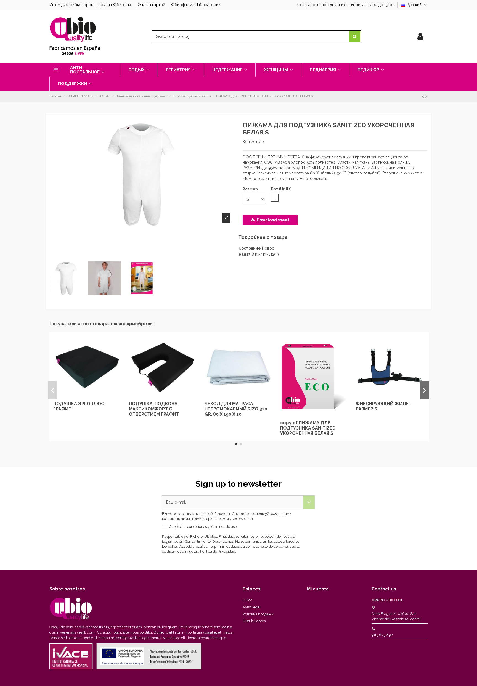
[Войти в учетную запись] (420, 36)
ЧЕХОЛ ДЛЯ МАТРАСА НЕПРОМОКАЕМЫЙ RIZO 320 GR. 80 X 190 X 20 (236, 409)
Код (246, 141)
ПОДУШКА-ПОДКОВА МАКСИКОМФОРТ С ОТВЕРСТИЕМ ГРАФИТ (154, 409)
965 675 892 (382, 635)
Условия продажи (258, 614)
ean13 (244, 254)
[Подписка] (309, 502)
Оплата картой (152, 4)
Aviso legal (252, 607)
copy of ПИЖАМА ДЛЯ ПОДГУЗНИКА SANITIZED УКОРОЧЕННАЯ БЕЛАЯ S (308, 428)
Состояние (250, 248)
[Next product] (426, 96)
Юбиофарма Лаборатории (196, 4)
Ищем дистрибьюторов (71, 4)
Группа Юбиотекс (116, 4)
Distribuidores (254, 621)
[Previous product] (423, 96)
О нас (247, 600)
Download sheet (272, 220)
